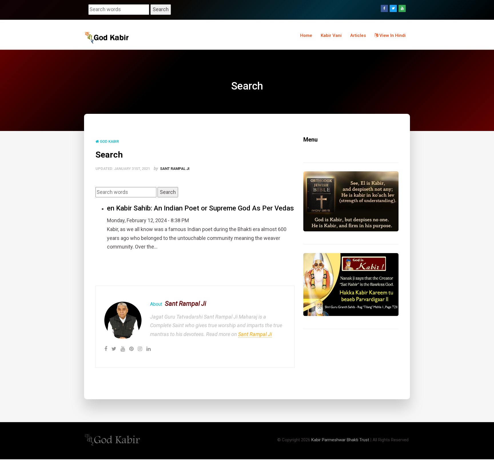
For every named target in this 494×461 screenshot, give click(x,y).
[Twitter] (393, 8)
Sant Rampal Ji (175, 168)
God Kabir (109, 141)
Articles (358, 35)
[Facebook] (384, 8)
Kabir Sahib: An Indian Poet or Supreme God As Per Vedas (205, 208)
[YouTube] (402, 8)
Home (306, 35)
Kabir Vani (331, 35)
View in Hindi (392, 35)
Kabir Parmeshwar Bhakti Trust (340, 439)
